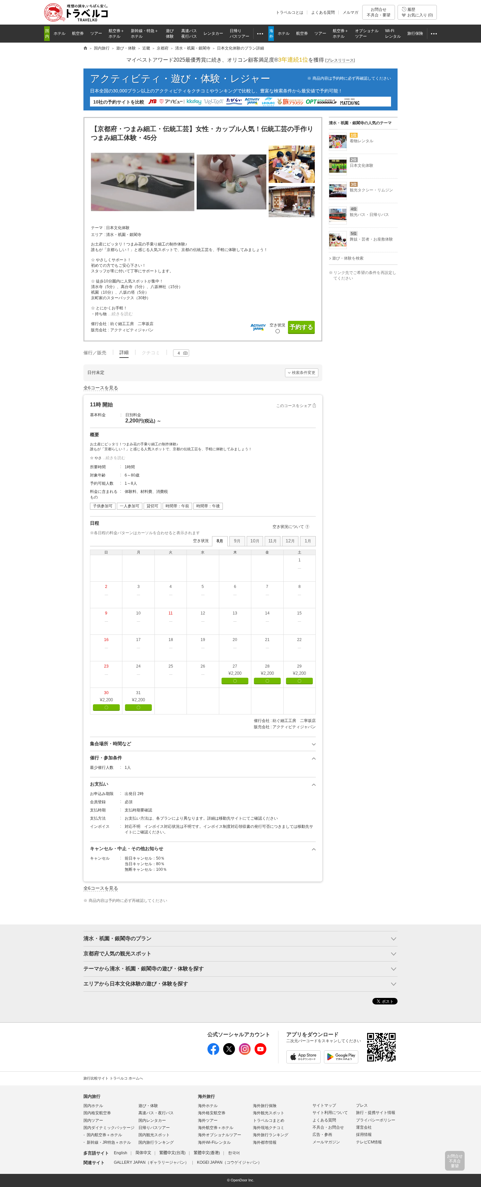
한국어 (234, 1153)
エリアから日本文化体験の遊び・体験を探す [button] (135, 983)
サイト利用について (330, 1112)
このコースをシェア (294, 405)
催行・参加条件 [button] (106, 757)
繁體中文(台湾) (172, 1153)
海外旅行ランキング (270, 1135)
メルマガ (350, 12)
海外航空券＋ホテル (215, 1127)
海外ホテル (208, 1105)
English (120, 1153)
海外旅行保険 (264, 1105)
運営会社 (364, 1127)
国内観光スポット (154, 1135)
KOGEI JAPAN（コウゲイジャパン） (229, 1162)
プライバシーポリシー (375, 1120)
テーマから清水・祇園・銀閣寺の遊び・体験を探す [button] (143, 968)
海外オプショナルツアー (219, 1135)
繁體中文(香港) (207, 1153)
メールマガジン (326, 1142)
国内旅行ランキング (156, 1142)
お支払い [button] (99, 784)
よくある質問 (323, 12)
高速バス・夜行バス (156, 1113)
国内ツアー (93, 1120)
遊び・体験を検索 (348, 258)
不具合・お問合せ (328, 1127)
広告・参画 (322, 1134)
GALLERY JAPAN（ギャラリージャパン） (151, 1162)
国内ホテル (93, 1105)
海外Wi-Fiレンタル (214, 1142)
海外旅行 (206, 1096)
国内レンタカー (152, 1120)
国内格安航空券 (97, 1113)
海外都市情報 (264, 1142)
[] (340, 60)
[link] (299, 568)
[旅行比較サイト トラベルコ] (85, 48)
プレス (362, 1105)
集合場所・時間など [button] (110, 743)
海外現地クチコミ (268, 1127)
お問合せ (378, 12)
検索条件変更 (303, 372)
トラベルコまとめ (268, 1120)
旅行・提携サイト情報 (375, 1112)
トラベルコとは (289, 12)
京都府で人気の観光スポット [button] (117, 953)
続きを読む (122, 313)
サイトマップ (324, 1105)
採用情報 (364, 1134)
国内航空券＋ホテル (104, 1135)
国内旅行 (91, 1096)
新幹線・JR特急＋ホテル (109, 1142)
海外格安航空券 (211, 1113)
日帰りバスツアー (154, 1127)
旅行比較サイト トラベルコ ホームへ (113, 1078)
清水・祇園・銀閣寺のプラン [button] (117, 938)
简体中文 (143, 1153)
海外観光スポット (268, 1113)
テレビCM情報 (369, 1142)
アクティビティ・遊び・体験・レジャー (180, 78)
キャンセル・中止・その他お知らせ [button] (126, 848)
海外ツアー (208, 1120)
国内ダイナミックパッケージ (108, 1127)
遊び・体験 (148, 1105)
